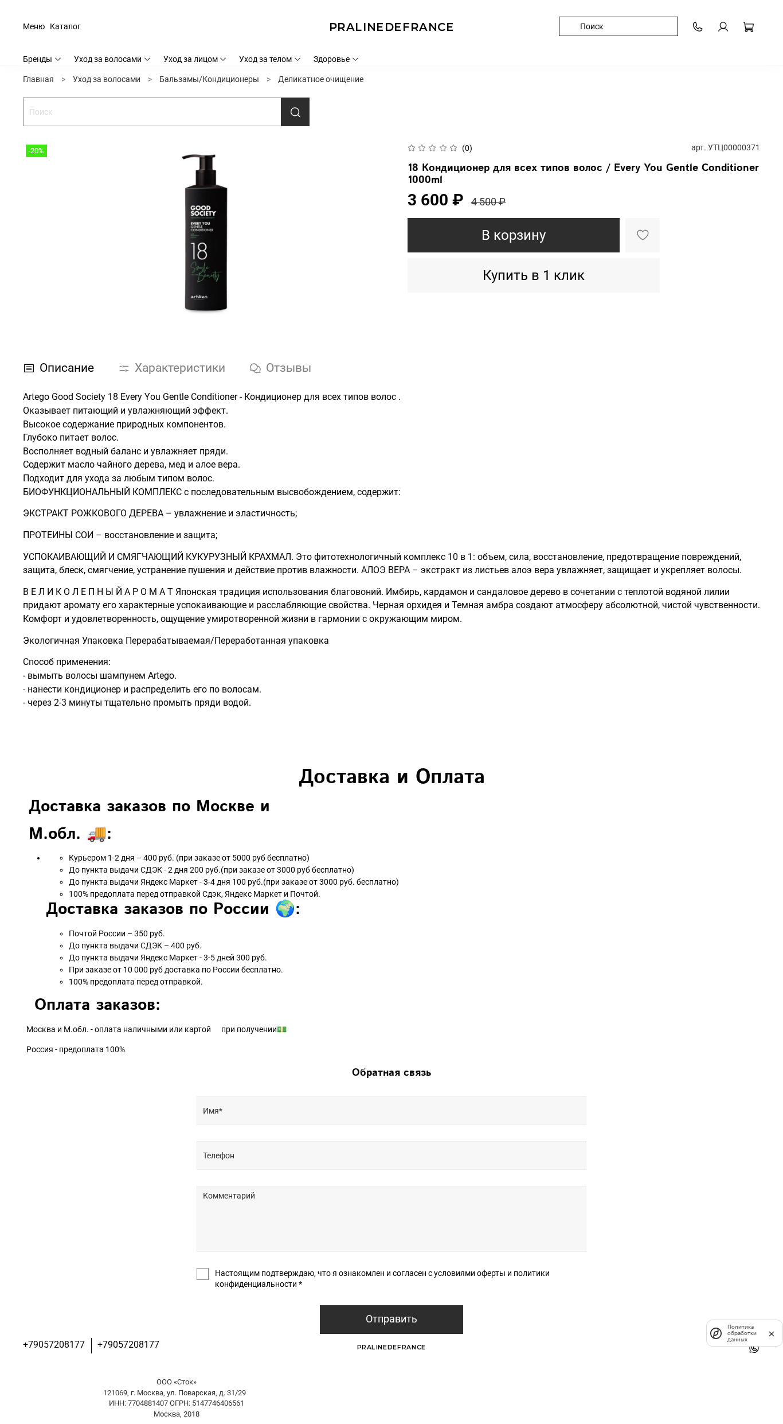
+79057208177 (54, 1344)
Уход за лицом (190, 59)
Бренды (37, 59)
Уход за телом (265, 59)
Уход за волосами (108, 59)
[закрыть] (771, 1332)
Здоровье (332, 59)
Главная (38, 79)
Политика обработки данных (742, 1333)
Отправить (391, 1319)
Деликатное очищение (320, 79)
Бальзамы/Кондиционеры (209, 79)
